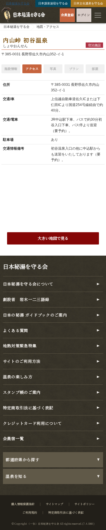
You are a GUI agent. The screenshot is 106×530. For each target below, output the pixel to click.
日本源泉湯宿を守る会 (53, 3)
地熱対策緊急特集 (20, 345)
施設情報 (10, 68)
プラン (74, 68)
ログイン (83, 15)
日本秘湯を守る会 (17, 3)
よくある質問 (15, 330)
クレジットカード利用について (32, 423)
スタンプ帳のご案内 (22, 392)
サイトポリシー (84, 504)
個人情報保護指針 (23, 504)
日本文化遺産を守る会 (88, 3)
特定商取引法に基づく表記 (28, 408)
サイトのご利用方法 (22, 361)
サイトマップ (54, 504)
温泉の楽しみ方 (17, 376)
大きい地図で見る (53, 238)
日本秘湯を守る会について (28, 284)
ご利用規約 (29, 512)
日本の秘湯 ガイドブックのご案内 (35, 315)
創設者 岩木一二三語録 (26, 299)
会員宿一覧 (13, 438)
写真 (53, 68)
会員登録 (67, 15)
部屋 (95, 68)
